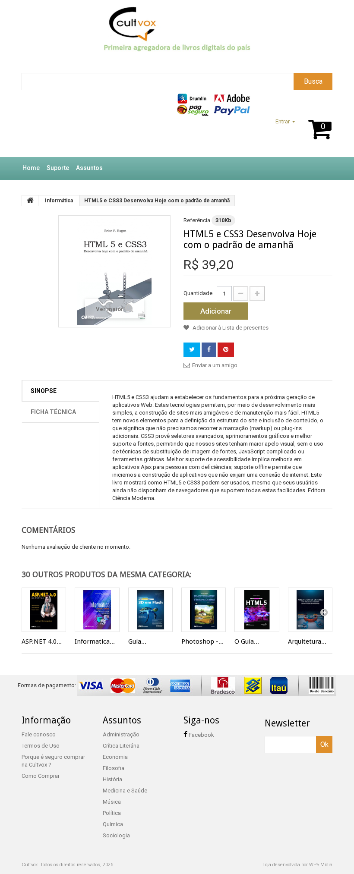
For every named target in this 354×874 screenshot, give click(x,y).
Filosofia (113, 768)
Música (112, 802)
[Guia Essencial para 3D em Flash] (150, 610)
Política (112, 813)
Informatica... (95, 641)
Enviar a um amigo (214, 365)
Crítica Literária (121, 745)
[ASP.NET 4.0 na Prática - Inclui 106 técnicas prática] (44, 610)
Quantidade (197, 293)
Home (31, 167)
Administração (121, 734)
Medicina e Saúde (125, 790)
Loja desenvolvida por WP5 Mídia (297, 865)
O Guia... (246, 641)
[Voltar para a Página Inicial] (30, 200)
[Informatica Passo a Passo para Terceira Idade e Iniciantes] (97, 610)
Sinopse (44, 390)
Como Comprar (41, 776)
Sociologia (116, 835)
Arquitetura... (307, 641)
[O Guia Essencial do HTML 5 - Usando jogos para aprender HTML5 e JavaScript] (256, 610)
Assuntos (89, 167)
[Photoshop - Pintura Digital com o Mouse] (203, 610)
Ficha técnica (53, 412)
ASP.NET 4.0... (42, 641)
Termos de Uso (41, 745)
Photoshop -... (202, 641)
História (112, 779)
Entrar (282, 121)
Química (113, 824)
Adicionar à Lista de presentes (230, 327)
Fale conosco (39, 734)
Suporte (58, 167)
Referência (196, 220)
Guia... (137, 641)
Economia (115, 757)
